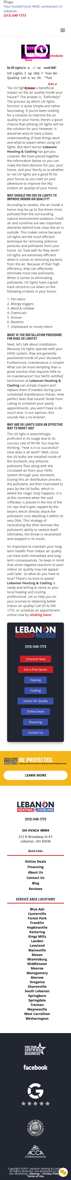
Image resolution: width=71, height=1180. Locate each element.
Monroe (37, 968)
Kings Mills (37, 936)
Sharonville (37, 986)
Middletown (37, 964)
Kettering (37, 932)
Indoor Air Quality (35, 701)
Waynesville (37, 1009)
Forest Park (37, 918)
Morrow (37, 977)
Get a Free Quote (35, 669)
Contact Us (35, 733)
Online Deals (35, 711)
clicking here (40, 615)
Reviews (35, 889)
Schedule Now (35, 659)
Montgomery (37, 973)
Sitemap (34, 1173)
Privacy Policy (51, 1173)
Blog (35, 883)
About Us (35, 872)
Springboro (37, 996)
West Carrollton (37, 1014)
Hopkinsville (37, 927)
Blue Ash (37, 909)
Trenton (37, 1005)
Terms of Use (35, 1176)
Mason (37, 954)
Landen (37, 941)
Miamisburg (37, 959)
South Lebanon (37, 991)
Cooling (35, 690)
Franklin (37, 923)
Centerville (37, 913)
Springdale (37, 1000)
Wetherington (37, 1018)
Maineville (37, 950)
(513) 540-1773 (15, 15)
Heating (35, 680)
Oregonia (37, 982)
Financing (35, 722)
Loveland (37, 945)
